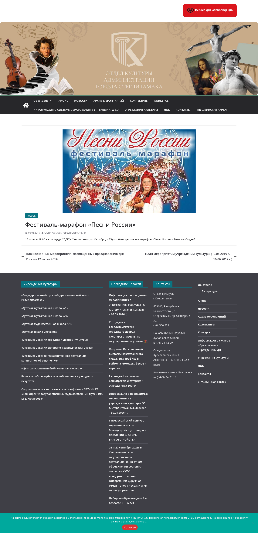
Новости (80, 100)
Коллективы (139, 100)
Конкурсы (161, 100)
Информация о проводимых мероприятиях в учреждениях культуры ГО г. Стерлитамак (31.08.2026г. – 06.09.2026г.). (128, 304)
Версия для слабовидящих (213, 10)
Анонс (63, 100)
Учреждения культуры (141, 110)
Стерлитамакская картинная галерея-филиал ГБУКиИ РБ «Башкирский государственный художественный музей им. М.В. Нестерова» (62, 393)
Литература (210, 291)
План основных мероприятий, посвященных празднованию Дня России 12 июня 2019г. (75, 256)
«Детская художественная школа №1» (46, 324)
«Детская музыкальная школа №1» (44, 308)
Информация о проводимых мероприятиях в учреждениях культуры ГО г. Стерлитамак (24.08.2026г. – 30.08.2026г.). (128, 403)
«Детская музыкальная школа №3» (44, 316)
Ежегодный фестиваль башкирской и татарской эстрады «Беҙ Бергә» (126, 380)
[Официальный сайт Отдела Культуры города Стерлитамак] (129, 24)
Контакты (183, 110)
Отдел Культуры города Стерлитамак (65, 232)
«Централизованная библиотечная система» (52, 368)
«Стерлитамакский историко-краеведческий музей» (57, 347)
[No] (253, 523)
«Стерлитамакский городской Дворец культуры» (54, 339)
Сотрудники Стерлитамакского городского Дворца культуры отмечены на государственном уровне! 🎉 (128, 331)
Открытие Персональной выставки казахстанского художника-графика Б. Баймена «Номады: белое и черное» (128, 358)
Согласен (130, 527)
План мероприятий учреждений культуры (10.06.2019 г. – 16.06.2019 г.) (188, 256)
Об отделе (40, 100)
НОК (167, 110)
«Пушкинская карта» (212, 110)
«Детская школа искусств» (39, 332)
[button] (50, 100)
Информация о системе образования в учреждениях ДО (76, 110)
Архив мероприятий (108, 100)
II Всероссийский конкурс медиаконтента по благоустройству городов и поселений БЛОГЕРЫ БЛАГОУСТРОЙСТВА (127, 430)
